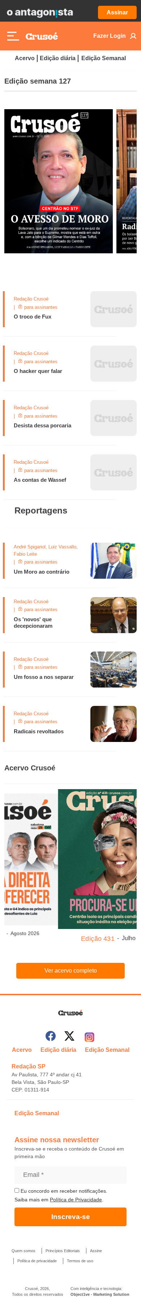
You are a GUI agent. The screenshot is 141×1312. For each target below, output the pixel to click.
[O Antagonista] (39, 13)
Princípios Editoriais (63, 1251)
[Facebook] (51, 1037)
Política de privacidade (37, 1261)
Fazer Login (109, 36)
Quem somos (23, 1251)
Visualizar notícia (30, 295)
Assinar (117, 12)
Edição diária (58, 58)
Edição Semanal (103, 58)
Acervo (25, 58)
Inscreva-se (70, 1216)
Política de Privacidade (76, 1199)
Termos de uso (80, 1261)
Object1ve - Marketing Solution (99, 1294)
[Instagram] (89, 1037)
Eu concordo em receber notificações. (63, 1191)
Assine (96, 1251)
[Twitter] (69, 1037)
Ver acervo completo (70, 971)
